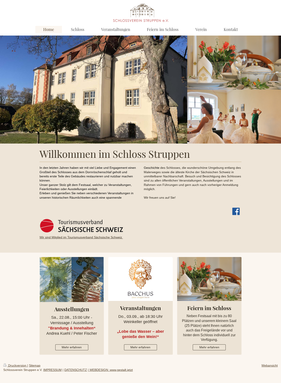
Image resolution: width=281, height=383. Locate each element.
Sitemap (34, 365)
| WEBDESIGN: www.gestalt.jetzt (110, 370)
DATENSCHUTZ (75, 370)
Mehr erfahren (72, 347)
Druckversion (17, 365)
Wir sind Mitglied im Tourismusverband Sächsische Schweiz (81, 237)
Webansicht (269, 365)
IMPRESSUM (52, 370)
